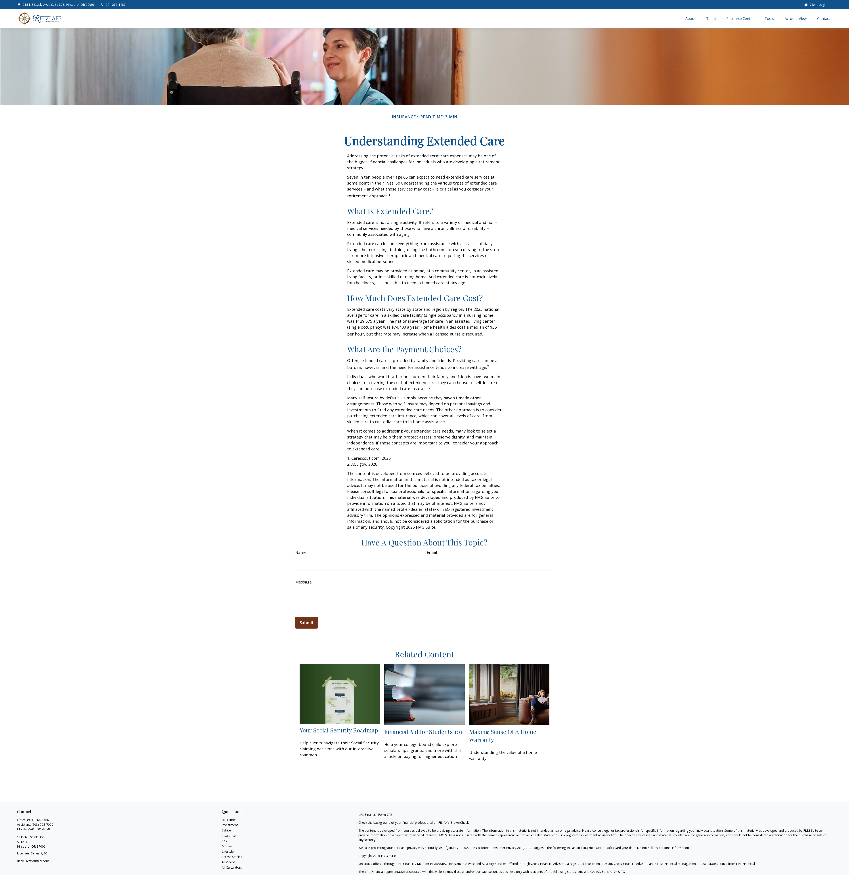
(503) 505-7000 (42, 824)
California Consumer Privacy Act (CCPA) (504, 848)
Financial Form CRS (378, 814)
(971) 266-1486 (38, 820)
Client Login (818, 4)
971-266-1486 (116, 4)
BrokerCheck (459, 822)
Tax (224, 841)
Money (227, 846)
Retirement (230, 820)
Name (300, 552)
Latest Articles (232, 857)
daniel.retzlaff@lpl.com (33, 861)
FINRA (434, 864)
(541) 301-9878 (39, 829)
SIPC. (443, 864)
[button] (690, 18)
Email (432, 552)
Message (303, 582)
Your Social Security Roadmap (339, 730)
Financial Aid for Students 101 (423, 732)
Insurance (229, 835)
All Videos (228, 862)
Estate (226, 830)
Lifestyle (228, 851)
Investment (230, 825)
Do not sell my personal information (663, 848)
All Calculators (232, 867)
